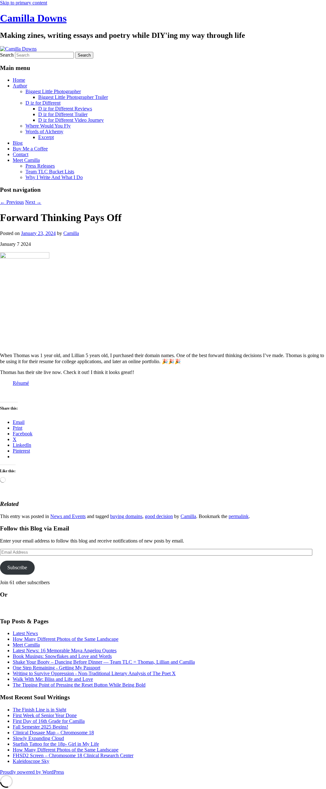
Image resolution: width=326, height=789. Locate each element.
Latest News (25, 633)
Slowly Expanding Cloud (38, 738)
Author (20, 85)
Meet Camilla (26, 160)
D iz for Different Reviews (65, 108)
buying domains (126, 516)
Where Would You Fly (48, 125)
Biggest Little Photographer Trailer (73, 97)
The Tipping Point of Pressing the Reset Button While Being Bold (79, 685)
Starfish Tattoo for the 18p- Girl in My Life (56, 744)
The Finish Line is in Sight (39, 709)
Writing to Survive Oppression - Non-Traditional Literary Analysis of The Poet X (94, 673)
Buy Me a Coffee (30, 148)
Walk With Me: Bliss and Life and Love (53, 679)
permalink (239, 516)
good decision (159, 516)
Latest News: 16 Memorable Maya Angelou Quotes (65, 650)
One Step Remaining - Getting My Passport (56, 667)
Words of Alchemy (44, 131)
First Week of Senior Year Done (45, 715)
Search (7, 55)
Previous (12, 202)
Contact (20, 154)
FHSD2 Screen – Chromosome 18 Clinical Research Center (73, 755)
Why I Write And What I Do (54, 177)
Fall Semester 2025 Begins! (40, 727)
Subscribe (17, 567)
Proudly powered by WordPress (32, 772)
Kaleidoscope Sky (31, 761)
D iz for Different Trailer (63, 114)
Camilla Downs (33, 18)
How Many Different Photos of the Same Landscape (65, 639)
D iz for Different (42, 103)
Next (33, 202)
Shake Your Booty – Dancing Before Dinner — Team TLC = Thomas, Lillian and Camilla (104, 662)
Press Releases (40, 166)
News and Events (68, 516)
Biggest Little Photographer (53, 91)
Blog (18, 143)
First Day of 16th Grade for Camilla (49, 721)
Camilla (71, 233)
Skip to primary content (23, 2)
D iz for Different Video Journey (71, 120)
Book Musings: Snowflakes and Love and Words (62, 656)
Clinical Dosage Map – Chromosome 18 (53, 732)
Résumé (21, 383)
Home (19, 80)
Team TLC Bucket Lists (49, 171)
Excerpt (46, 137)
